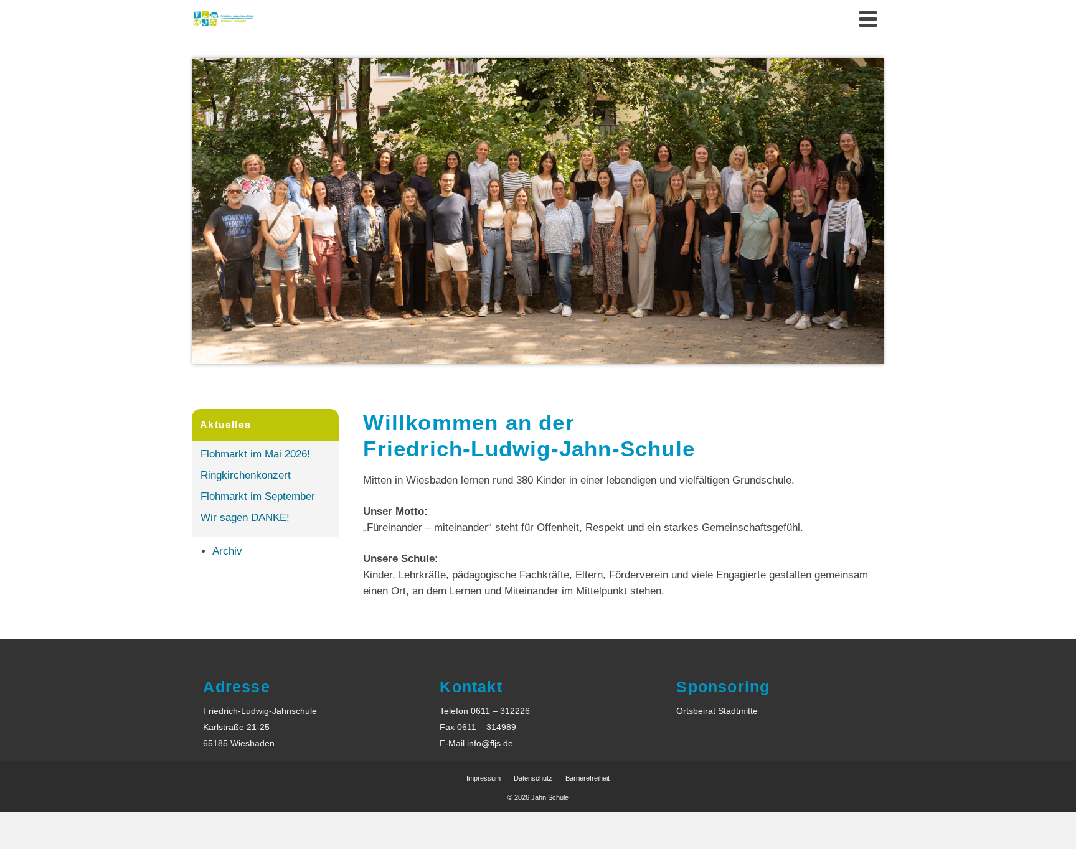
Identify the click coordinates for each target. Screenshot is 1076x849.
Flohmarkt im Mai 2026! (255, 454)
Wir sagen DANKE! (245, 517)
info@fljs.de (490, 743)
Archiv (227, 551)
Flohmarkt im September (258, 496)
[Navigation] (868, 18)
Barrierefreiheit (587, 778)
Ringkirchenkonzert (246, 475)
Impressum (483, 778)
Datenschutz (533, 778)
